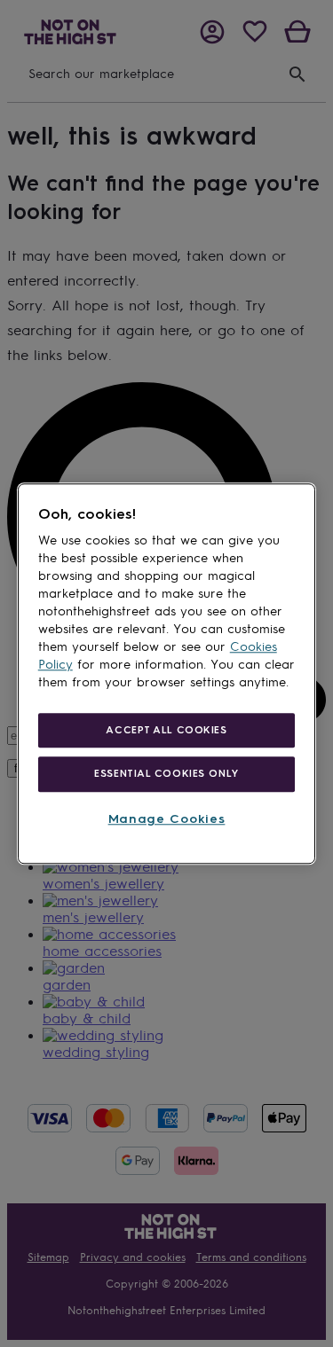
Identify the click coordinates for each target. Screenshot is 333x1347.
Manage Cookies (167, 819)
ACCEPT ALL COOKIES (166, 730)
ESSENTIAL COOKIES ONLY (166, 774)
